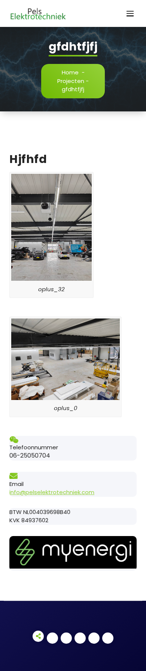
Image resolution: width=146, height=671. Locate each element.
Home (70, 72)
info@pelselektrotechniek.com (51, 492)
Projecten (70, 81)
